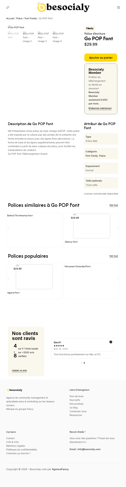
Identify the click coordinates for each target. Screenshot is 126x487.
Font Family (31, 18)
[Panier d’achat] (118, 7)
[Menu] (7, 7)
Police (19, 18)
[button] (8, 228)
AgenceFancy (60, 469)
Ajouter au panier (101, 57)
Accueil (10, 18)
